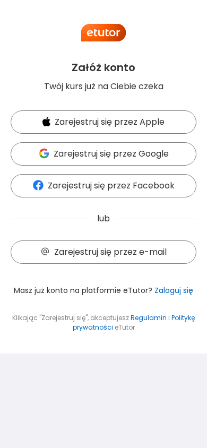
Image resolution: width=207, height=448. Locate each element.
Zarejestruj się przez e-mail (110, 252)
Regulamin (149, 317)
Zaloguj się (173, 290)
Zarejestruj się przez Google (111, 154)
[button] (103, 122)
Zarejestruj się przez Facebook (111, 185)
